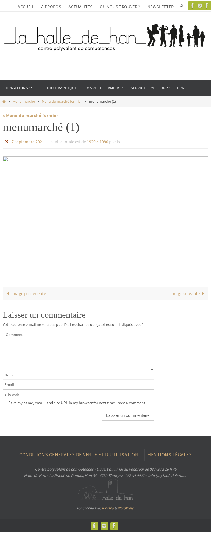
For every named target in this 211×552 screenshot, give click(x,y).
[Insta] (199, 5)
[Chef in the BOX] (114, 524)
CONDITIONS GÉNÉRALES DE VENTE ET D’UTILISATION (78, 453)
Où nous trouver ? (120, 6)
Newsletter (161, 6)
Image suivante (185, 292)
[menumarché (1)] (105, 212)
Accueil (26, 6)
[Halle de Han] (192, 5)
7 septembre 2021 (28, 141)
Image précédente (28, 292)
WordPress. (126, 506)
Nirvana (108, 506)
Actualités (80, 6)
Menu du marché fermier (62, 101)
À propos (51, 6)
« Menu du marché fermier (30, 115)
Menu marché (24, 101)
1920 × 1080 (97, 141)
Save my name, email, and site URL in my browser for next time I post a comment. (77, 401)
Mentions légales (169, 453)
